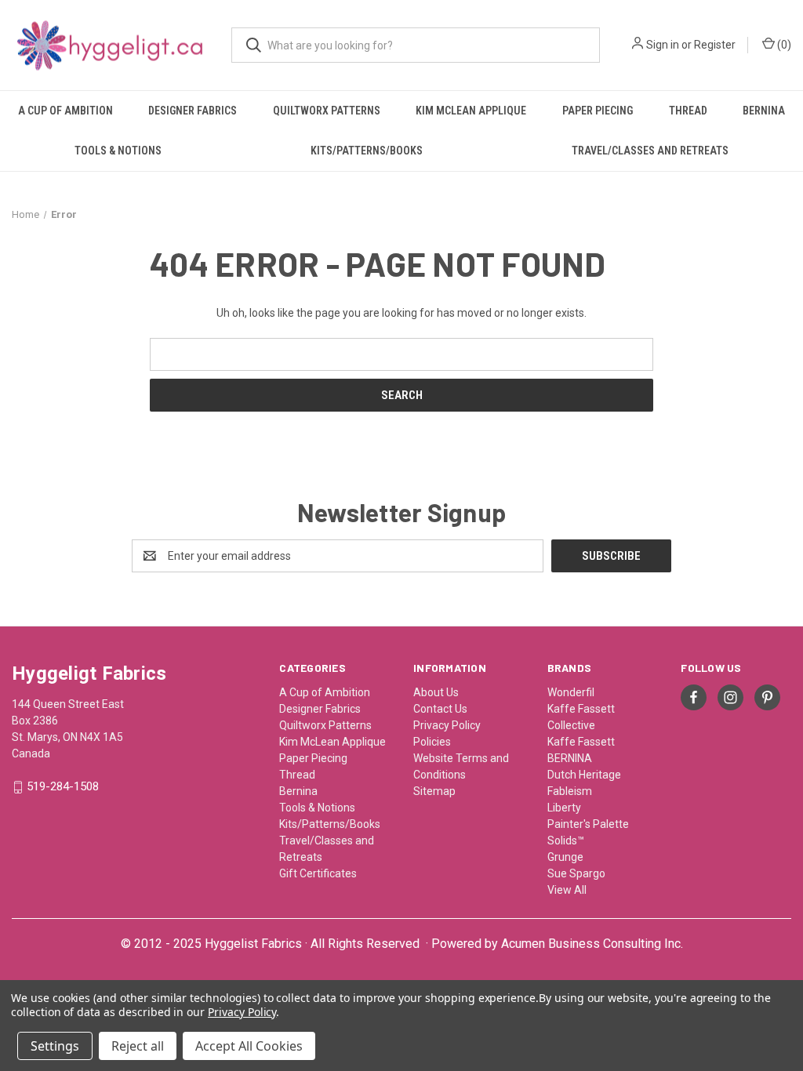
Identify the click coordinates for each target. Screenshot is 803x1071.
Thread (688, 110)
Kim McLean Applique (471, 110)
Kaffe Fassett (581, 741)
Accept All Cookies (249, 1046)
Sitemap (434, 791)
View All (567, 890)
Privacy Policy (447, 725)
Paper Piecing (597, 110)
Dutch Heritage (584, 774)
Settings (55, 1046)
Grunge (565, 857)
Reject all (137, 1046)
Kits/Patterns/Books (367, 150)
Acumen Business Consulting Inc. (592, 943)
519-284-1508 (63, 787)
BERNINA (569, 758)
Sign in (662, 44)
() (783, 44)
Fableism (569, 791)
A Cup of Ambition (65, 110)
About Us (436, 692)
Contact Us (440, 709)
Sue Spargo (576, 873)
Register (715, 44)
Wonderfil (570, 692)
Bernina (764, 110)
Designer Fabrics (192, 110)
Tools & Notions (118, 150)
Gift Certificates (318, 873)
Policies (432, 741)
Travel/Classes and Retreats (650, 150)
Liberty (564, 807)
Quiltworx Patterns (326, 110)
